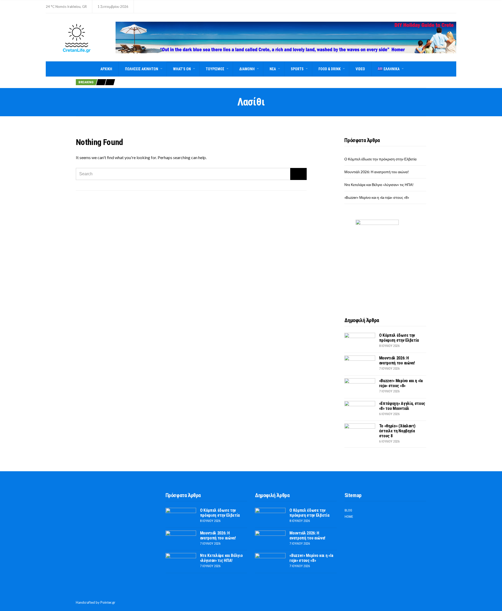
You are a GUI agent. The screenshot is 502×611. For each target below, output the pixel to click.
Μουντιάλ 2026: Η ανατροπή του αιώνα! (376, 172)
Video (360, 69)
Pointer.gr (107, 602)
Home (349, 517)
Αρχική (106, 69)
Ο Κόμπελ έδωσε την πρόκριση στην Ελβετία (380, 159)
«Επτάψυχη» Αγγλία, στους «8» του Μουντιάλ (402, 406)
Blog (348, 510)
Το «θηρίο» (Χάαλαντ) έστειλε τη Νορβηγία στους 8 (397, 430)
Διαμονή (247, 69)
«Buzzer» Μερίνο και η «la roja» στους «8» (376, 197)
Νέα (273, 69)
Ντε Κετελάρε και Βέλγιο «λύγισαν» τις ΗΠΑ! (379, 184)
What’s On (182, 69)
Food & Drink (329, 69)
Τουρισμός (215, 69)
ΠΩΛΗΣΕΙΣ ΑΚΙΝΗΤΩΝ (141, 69)
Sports (297, 69)
